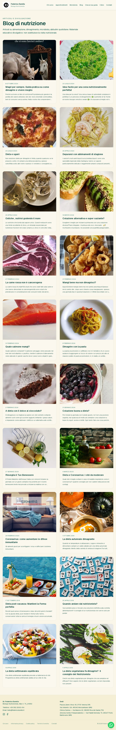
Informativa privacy (17, 724)
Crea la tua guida (91, 5)
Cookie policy (30, 724)
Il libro (102, 5)
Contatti (109, 5)
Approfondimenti (61, 5)
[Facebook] (7, 714)
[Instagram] (4, 714)
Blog (81, 5)
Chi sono (50, 5)
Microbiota (73, 5)
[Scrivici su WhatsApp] (111, 725)
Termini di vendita (43, 724)
